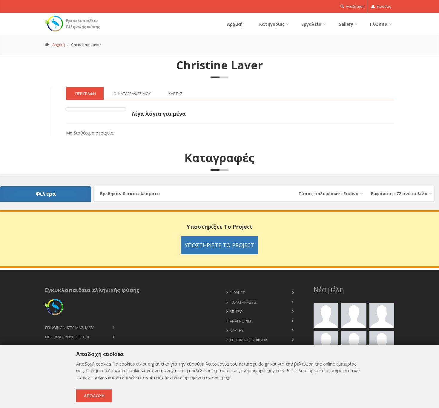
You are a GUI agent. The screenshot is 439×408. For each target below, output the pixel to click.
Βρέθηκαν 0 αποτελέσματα (130, 193)
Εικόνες (237, 292)
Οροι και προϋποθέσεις (67, 337)
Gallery (345, 24)
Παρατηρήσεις (243, 302)
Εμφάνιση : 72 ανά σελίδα (399, 193)
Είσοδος (383, 6)
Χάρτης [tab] (175, 93)
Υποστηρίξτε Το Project (219, 245)
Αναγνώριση (241, 321)
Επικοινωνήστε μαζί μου (69, 327)
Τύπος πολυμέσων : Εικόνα (328, 193)
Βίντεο (236, 311)
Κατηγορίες (272, 24)
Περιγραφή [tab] (85, 93)
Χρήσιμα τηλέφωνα (248, 340)
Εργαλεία (311, 24)
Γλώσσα (379, 24)
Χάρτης (237, 330)
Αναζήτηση (355, 6)
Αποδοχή (94, 395)
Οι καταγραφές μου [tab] (132, 93)
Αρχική (234, 24)
